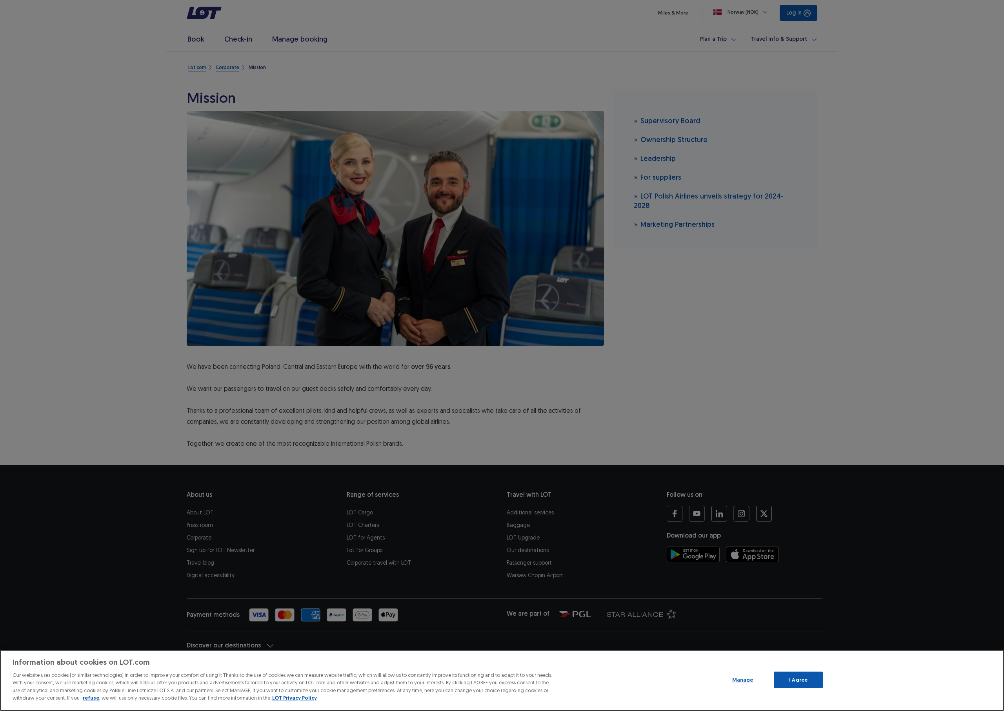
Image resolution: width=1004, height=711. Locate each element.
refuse (91, 698)
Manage (742, 680)
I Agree (798, 680)
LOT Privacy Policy (294, 698)
